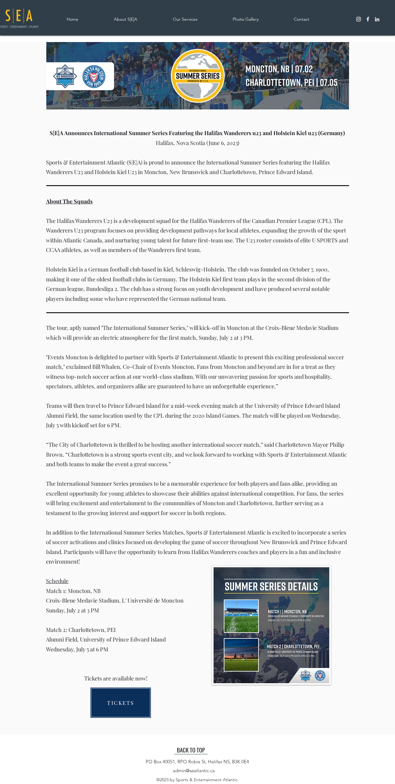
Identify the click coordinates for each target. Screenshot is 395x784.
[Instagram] (359, 19)
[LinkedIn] (377, 19)
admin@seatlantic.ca (194, 770)
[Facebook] (368, 19)
